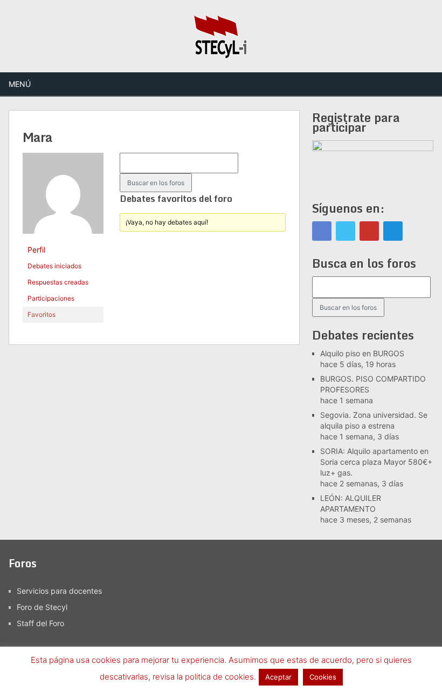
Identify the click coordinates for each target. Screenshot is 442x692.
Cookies (322, 677)
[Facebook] (322, 231)
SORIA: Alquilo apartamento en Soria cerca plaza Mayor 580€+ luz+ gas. (376, 461)
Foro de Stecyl (42, 607)
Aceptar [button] (278, 677)
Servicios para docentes (59, 590)
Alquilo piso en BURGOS (362, 353)
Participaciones (50, 298)
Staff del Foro (40, 623)
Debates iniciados (54, 266)
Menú (20, 84)
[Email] (393, 231)
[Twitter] (345, 231)
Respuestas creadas (57, 282)
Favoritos (41, 314)
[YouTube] (369, 231)
